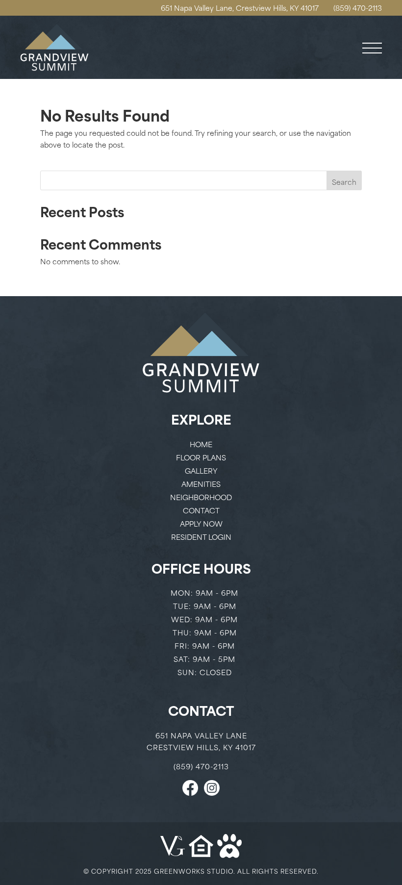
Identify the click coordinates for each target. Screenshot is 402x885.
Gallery (201, 470)
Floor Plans (201, 457)
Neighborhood (201, 497)
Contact (201, 510)
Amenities (201, 483)
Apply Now (201, 523)
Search (344, 181)
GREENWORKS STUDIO (193, 871)
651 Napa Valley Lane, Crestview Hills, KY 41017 (240, 7)
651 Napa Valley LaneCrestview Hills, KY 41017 (201, 741)
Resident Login (201, 536)
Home (201, 444)
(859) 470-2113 (357, 7)
